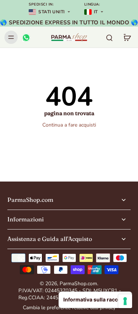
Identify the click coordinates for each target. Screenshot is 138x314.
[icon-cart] (127, 37)
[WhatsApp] (25, 37)
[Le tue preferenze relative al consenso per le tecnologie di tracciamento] (125, 301)
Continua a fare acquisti (69, 124)
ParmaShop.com (78, 283)
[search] (109, 37)
